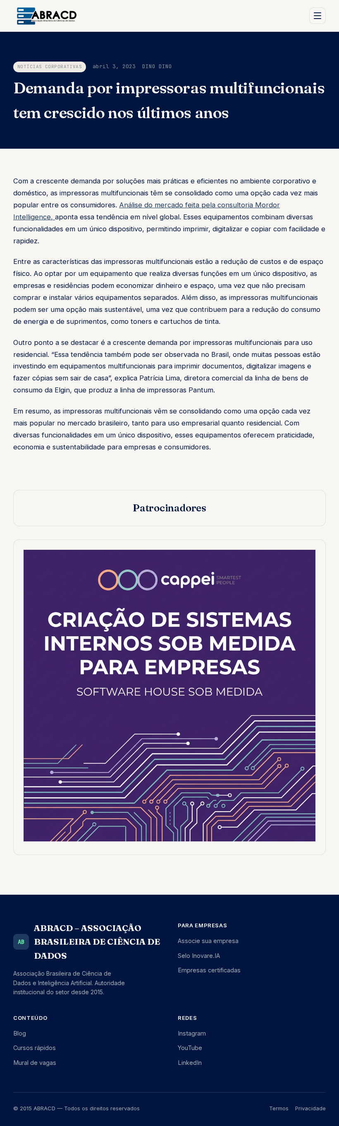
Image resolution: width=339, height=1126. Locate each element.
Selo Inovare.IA (199, 955)
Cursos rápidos (34, 1047)
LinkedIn (190, 1062)
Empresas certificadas (209, 970)
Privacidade (310, 1108)
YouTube (190, 1047)
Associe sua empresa (208, 940)
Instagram (192, 1033)
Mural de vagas (34, 1062)
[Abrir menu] (317, 15)
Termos (279, 1108)
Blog (19, 1033)
